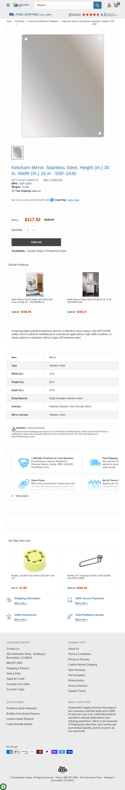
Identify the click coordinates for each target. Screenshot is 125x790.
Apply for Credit (15, 678)
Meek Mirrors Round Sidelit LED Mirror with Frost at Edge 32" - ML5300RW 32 (32, 300)
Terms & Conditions (79, 654)
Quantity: (17, 230)
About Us (73, 648)
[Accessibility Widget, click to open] (3, 786)
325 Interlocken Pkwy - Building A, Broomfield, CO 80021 (26, 656)
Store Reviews (76, 670)
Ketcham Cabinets (25, 180)
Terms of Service (77, 685)
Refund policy (76, 680)
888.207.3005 (14, 663)
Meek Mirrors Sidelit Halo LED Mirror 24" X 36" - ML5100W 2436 (90, 300)
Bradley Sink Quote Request (23, 713)
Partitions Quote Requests (22, 708)
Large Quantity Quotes (19, 724)
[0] (116, 5)
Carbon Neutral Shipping (82, 664)
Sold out (36, 242)
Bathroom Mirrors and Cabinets (76, 21)
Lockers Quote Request (20, 718)
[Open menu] (8, 5)
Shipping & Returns (18, 668)
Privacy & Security (78, 659)
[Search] (97, 5)
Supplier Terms (77, 691)
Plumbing (19, 21)
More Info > (81, 603)
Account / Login (15, 689)
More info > (20, 603)
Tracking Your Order (18, 684)
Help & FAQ (13, 673)
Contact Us (13, 648)
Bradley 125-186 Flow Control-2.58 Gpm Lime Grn (33, 576)
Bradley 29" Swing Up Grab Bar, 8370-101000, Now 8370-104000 (89, 576)
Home (9, 21)
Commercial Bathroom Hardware (43, 21)
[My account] (109, 5)
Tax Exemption (76, 675)
